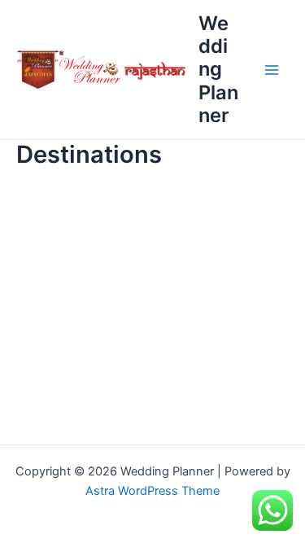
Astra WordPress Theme (152, 491)
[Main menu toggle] (272, 70)
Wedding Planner (218, 69)
